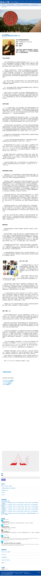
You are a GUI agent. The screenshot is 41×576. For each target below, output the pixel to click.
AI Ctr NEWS (18, 4)
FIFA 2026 (3, 494)
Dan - (6, 540)
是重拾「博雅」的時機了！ (5, 537)
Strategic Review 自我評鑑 (8, 380)
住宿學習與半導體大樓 (5, 521)
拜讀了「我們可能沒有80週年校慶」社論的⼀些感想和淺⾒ (11, 543)
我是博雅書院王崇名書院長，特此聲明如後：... (9, 527)
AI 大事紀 (3, 492)
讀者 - (6, 519)
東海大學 (2, 562)
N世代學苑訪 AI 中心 (4, 490)
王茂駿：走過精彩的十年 (5, 531)
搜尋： (2, 475)
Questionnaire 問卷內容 (7, 381)
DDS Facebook (3, 554)
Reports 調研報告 (6, 384)
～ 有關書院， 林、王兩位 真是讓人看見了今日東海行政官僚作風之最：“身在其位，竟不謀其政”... (17, 522)
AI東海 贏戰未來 (4, 557)
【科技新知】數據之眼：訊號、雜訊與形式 (8, 488)
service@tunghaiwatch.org (7, 574)
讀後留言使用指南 (7, 372)
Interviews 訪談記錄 (5, 34)
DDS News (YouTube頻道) (5, 551)
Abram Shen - (7, 529)
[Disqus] (20, 404)
